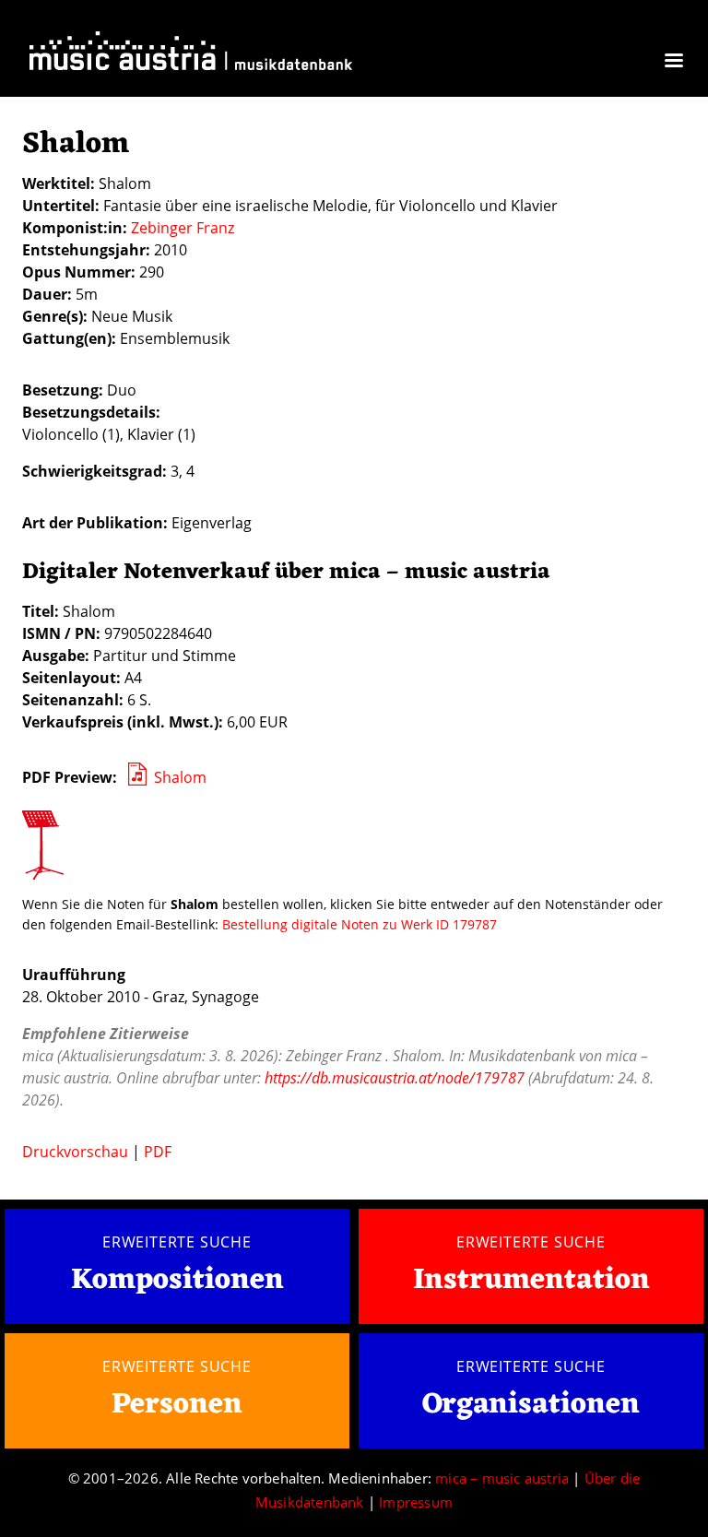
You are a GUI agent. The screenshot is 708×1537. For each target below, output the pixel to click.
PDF (157, 1151)
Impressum (416, 1502)
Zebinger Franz (182, 228)
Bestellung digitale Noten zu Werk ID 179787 (359, 924)
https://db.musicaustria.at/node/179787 (395, 1078)
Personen (177, 1404)
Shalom (180, 777)
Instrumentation (531, 1280)
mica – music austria (502, 1478)
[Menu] (673, 62)
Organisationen (531, 1404)
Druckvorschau (75, 1151)
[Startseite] (191, 54)
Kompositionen (177, 1281)
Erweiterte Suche (177, 1242)
